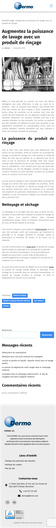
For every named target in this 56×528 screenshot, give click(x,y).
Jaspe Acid (31, 247)
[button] (51, 5)
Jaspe (51, 267)
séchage (6, 306)
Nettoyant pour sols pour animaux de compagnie (22, 357)
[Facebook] (7, 502)
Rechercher (7, 330)
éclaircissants (41, 229)
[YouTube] (14, 502)
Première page (8, 21)
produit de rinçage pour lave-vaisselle (16, 301)
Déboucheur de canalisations (14, 353)
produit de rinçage (19, 295)
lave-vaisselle (39, 301)
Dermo (7, 48)
